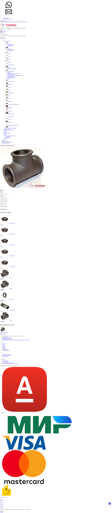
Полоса (9, 56)
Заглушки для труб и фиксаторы (13, 104)
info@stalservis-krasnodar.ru (7, 338)
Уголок (9, 53)
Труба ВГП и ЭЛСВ (10, 49)
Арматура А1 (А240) (10, 44)
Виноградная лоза (12, 78)
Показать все (8, 78)
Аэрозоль (9, 108)
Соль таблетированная (12, 128)
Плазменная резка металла (8, 129)
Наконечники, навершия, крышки (13, 73)
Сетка (9, 67)
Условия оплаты (5, 360)
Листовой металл (11, 64)
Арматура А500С (10, 45)
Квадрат (9, 59)
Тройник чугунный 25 (4, 332)
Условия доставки (6, 361)
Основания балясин (10, 74)
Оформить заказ (3, 38)
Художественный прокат (11, 77)
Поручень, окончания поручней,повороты (14, 75)
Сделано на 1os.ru (3, 497)
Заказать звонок (3, 20)
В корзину (2, 196)
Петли (9, 98)
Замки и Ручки (10, 101)
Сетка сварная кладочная (11, 68)
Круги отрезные (11, 92)
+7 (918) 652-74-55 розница (8, 19)
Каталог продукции (7, 41)
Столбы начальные (10, 76)
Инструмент (10, 119)
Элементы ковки (11, 71)
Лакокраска (10, 107)
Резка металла (8, 136)
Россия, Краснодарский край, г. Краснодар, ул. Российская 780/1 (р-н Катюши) (14, 21)
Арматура (10, 43)
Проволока (10, 84)
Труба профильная (10, 50)
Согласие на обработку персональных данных (10, 363)
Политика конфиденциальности (8, 362)
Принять (2, 511)
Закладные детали (11, 81)
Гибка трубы (8, 137)
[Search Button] (9, 29)
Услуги (5, 134)
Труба (9, 48)
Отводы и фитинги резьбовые (13, 125)
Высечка (9, 87)
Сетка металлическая (6, 350)
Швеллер (4, 348)
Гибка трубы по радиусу (7, 355)
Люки (9, 95)
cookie (9, 509)
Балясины (9, 72)
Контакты (5, 138)
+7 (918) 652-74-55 (5, 18)
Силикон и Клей (11, 116)
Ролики (9, 90)
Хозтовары (10, 122)
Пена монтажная (11, 113)
